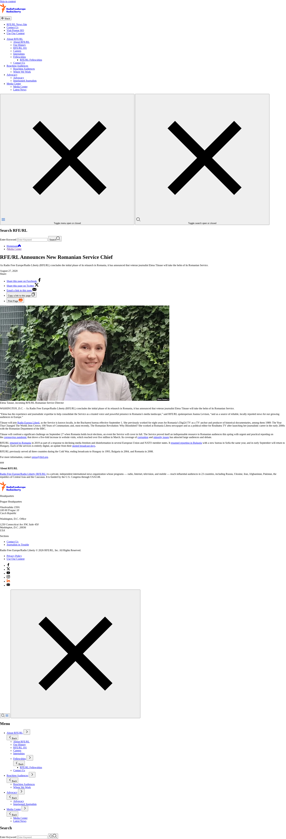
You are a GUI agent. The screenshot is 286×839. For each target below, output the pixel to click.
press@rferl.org (40, 457)
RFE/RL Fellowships (31, 59)
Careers (17, 50)
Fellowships (19, 56)
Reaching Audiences (17, 65)
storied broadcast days (83, 445)
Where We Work (22, 71)
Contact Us (12, 27)
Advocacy (12, 74)
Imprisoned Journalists (25, 80)
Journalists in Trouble (18, 544)
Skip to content (8, 1)
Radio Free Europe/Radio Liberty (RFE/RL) (23, 474)
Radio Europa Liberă (28, 422)
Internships (19, 53)
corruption (143, 437)
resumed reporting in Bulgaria (186, 442)
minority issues (161, 437)
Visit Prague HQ (15, 30)
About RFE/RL (15, 39)
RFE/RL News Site (17, 24)
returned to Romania (20, 442)
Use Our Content (15, 33)
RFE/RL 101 (20, 48)
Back (14, 738)
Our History (19, 45)
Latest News (19, 89)
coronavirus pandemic (15, 437)
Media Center (14, 83)
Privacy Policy (14, 555)
